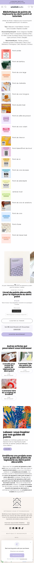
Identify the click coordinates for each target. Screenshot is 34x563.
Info (16, 537)
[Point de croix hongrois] (6, 97)
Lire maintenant (8, 375)
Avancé (26, 26)
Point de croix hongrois (20, 94)
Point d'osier (16, 224)
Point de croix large (19, 72)
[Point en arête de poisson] (6, 119)
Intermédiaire (19, 26)
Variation (25, 33)
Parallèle (30, 31)
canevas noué (17, 192)
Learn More (17, 329)
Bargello (24, 37)
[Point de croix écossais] (6, 173)
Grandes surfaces (8, 42)
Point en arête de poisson (21, 116)
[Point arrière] (6, 54)
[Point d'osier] (6, 227)
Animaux (30, 44)
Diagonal (23, 31)
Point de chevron (18, 137)
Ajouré (30, 35)
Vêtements (4, 44)
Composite (18, 33)
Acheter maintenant (17, 334)
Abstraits (23, 44)
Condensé (6, 33)
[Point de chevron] (6, 141)
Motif (11, 33)
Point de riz (16, 159)
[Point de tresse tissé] (6, 238)
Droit (18, 31)
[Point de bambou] (6, 65)
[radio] (16, 311)
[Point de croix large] (6, 76)
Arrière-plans (18, 42)
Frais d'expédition (14, 302)
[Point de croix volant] (6, 130)
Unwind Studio (17, 290)
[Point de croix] (6, 217)
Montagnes (12, 44)
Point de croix (17, 213)
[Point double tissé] (6, 108)
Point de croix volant (19, 127)
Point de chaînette (19, 83)
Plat (30, 33)
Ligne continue (11, 37)
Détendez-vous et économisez (16, 511)
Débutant (11, 26)
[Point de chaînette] (6, 86)
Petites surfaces (23, 40)
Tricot (24, 35)
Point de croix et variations (22, 203)
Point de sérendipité (19, 181)
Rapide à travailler (22, 28)
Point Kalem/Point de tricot (22, 148)
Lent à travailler (11, 28)
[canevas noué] (6, 195)
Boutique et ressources (16, 533)
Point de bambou (18, 61)
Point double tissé (18, 105)
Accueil (4, 285)
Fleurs (25, 42)
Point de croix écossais (20, 170)
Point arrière (16, 51)
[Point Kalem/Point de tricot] (6, 151)
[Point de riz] (6, 162)
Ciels (18, 44)
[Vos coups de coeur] (29, 6)
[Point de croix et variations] (6, 206)
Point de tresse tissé (19, 235)
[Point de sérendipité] (6, 184)
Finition (19, 37)
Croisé (9, 35)
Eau (29, 42)
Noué (20, 35)
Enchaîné (15, 35)
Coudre (7, 449)
